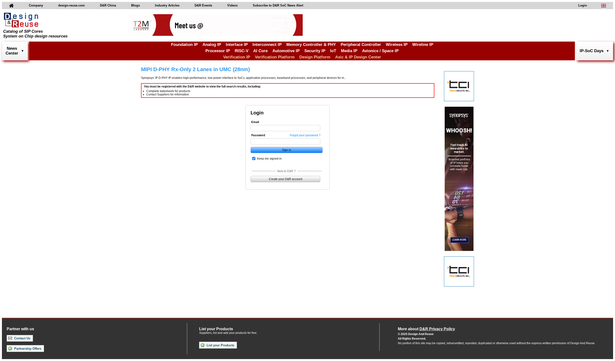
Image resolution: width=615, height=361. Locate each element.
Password (258, 135)
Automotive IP (286, 51)
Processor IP (217, 51)
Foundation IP (184, 44)
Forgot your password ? (305, 135)
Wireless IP (396, 44)
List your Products (220, 345)
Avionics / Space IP (380, 51)
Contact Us (21, 338)
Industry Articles (167, 5)
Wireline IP (422, 44)
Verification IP (236, 57)
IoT (333, 51)
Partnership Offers (27, 348)
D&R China (108, 5)
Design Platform (314, 57)
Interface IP (237, 44)
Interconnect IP (267, 44)
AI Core (260, 51)
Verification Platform (275, 57)
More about (426, 329)
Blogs (135, 5)
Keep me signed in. (269, 158)
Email (255, 122)
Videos (232, 5)
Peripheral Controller (361, 44)
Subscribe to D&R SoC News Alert (278, 5)
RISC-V (241, 51)
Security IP (314, 51)
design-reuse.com (71, 5)
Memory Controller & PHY (311, 44)
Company (36, 5)
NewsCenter (12, 51)
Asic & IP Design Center (358, 57)
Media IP (349, 51)
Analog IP (212, 44)
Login (582, 5)
